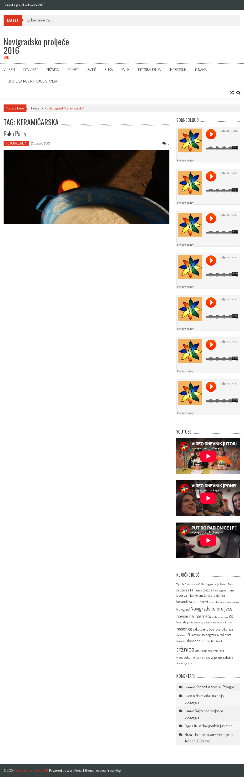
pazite (190, 622)
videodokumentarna (189, 657)
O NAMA (201, 69)
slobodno (193, 640)
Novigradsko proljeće (211, 608)
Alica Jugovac (207, 584)
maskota (227, 602)
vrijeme (216, 657)
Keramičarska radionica (209, 595)
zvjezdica (187, 663)
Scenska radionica (221, 629)
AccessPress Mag (108, 770)
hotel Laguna (219, 590)
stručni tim (208, 641)
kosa (211, 602)
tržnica (185, 648)
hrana (230, 590)
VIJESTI (9, 69)
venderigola (218, 650)
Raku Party (15, 133)
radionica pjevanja (203, 622)
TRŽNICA (52, 69)
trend (219, 641)
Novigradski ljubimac (217, 725)
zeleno (179, 663)
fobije (199, 590)
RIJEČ (91, 69)
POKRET (73, 69)
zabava (228, 657)
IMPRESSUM (178, 69)
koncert (203, 601)
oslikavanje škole (220, 617)
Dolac (231, 584)
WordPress (75, 770)
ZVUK (126, 69)
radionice (184, 629)
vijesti (207, 657)
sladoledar (181, 635)
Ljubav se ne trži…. (40, 20)
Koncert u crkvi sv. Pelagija (215, 686)
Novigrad (183, 608)
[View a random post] (232, 92)
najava (235, 602)
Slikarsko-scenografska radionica (209, 634)
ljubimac (218, 602)
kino (195, 602)
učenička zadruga (203, 650)
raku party (200, 629)
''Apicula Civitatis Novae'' (188, 584)
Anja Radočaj (220, 584)
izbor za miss (185, 595)
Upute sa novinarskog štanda (32, 81)
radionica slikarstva (223, 622)
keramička (184, 601)
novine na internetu (193, 616)
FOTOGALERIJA (149, 69)
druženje (182, 589)
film (192, 590)
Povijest (30, 69)
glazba (208, 589)
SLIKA (109, 69)
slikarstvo (181, 641)
